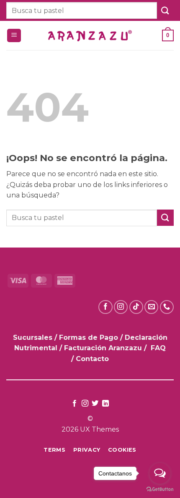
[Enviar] (165, 10)
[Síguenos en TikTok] (136, 307)
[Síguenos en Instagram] (121, 307)
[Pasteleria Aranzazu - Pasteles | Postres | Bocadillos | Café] (90, 35)
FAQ (158, 348)
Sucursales (33, 337)
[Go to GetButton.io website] (160, 489)
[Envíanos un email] (151, 307)
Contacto (92, 359)
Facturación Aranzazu (103, 348)
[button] (14, 36)
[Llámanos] (167, 307)
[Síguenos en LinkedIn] (105, 403)
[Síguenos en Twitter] (95, 403)
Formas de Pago (88, 337)
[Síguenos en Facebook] (105, 307)
